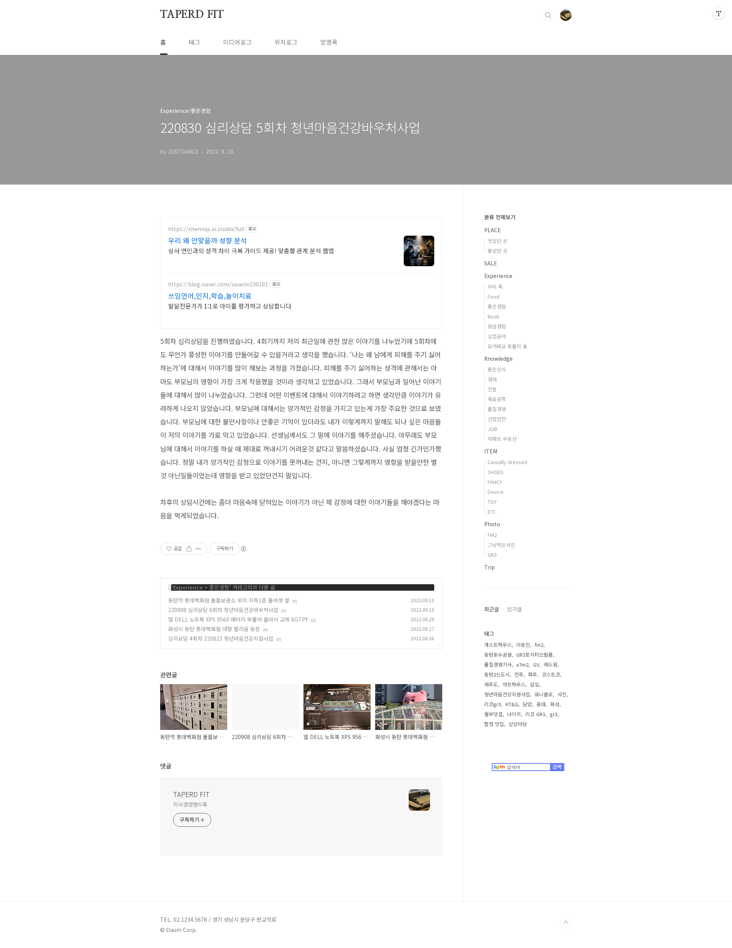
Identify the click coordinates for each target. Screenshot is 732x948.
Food (493, 296)
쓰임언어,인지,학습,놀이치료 (210, 295)
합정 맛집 (494, 724)
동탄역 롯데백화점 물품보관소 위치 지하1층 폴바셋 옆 (228, 600)
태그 (194, 42)
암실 (534, 684)
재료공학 (497, 399)
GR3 (492, 554)
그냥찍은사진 (501, 544)
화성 (554, 704)
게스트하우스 (498, 644)
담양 (527, 704)
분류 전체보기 (499, 217)
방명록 (328, 42)
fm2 (539, 644)
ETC (492, 511)
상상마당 (518, 724)
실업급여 (497, 336)
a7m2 (522, 664)
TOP (566, 922)
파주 (532, 674)
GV (536, 664)
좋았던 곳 (497, 250)
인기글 (514, 609)
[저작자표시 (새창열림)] (243, 549)
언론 (492, 389)
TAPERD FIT (192, 15)
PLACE (492, 230)
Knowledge (498, 358)
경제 (492, 379)
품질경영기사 (498, 664)
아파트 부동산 (502, 438)
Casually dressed (507, 462)
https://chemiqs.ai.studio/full (206, 229)
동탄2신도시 (497, 674)
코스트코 (551, 674)
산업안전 (497, 419)
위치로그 (285, 42)
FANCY (495, 481)
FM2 (492, 534)
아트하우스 (513, 684)
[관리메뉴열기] (718, 13)
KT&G (512, 704)
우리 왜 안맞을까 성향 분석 (207, 240)
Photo (492, 524)
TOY (492, 501)
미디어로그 (237, 42)
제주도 (491, 684)
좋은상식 (497, 369)
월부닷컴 (493, 714)
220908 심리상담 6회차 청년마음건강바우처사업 (223, 610)
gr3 (553, 714)
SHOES (496, 472)
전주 (518, 674)
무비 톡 (495, 286)
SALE (490, 263)
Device (496, 491)
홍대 (541, 704)
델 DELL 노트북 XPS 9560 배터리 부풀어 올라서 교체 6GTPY (238, 619)
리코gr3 (492, 704)
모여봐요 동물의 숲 (507, 346)
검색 (548, 15)
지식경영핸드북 (190, 804)
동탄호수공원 (498, 654)
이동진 (523, 644)
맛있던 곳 (497, 240)
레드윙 (550, 664)
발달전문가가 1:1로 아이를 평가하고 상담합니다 (229, 305)
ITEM (490, 451)
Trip (489, 567)
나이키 (514, 714)
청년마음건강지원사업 (507, 694)
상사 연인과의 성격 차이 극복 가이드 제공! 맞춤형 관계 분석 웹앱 (251, 250)
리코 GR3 (535, 714)
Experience (188, 587)
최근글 (491, 609)
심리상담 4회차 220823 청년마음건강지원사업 (220, 638)
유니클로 (544, 694)
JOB (492, 428)
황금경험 (497, 326)
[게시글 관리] (198, 548)
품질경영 (497, 409)
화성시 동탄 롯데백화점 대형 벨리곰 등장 (214, 629)
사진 (562, 694)
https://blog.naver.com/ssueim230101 (218, 284)
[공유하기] (189, 548)
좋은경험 (219, 587)
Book (493, 316)
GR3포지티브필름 (534, 654)
